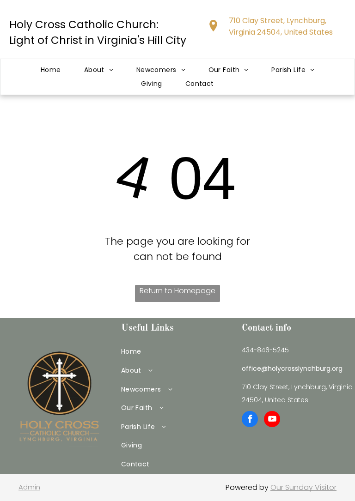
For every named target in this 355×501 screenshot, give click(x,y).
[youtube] (272, 420)
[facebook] (250, 420)
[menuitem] (51, 70)
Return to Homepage (177, 290)
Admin (29, 487)
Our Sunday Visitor (303, 487)
